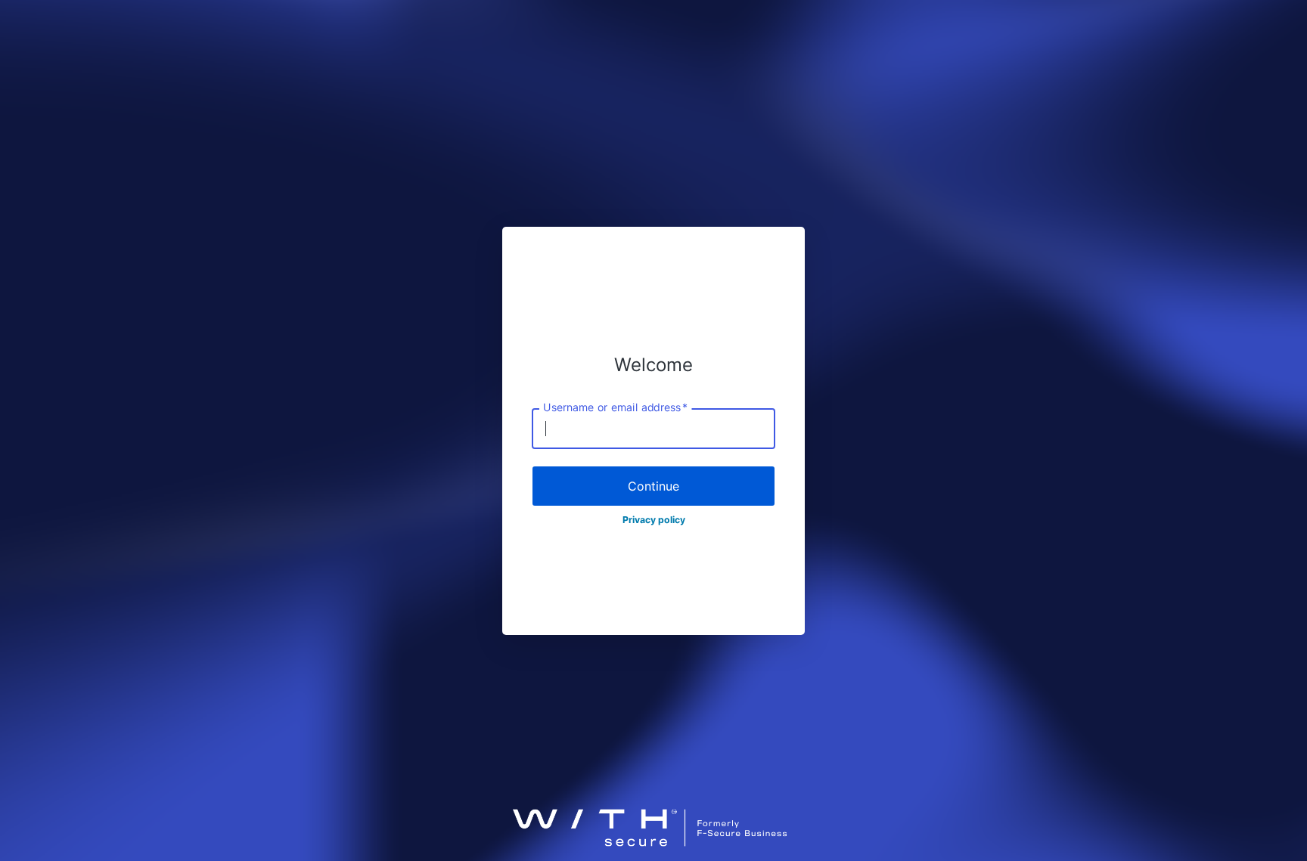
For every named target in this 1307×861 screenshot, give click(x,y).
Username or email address (615, 407)
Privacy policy (653, 519)
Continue (653, 486)
